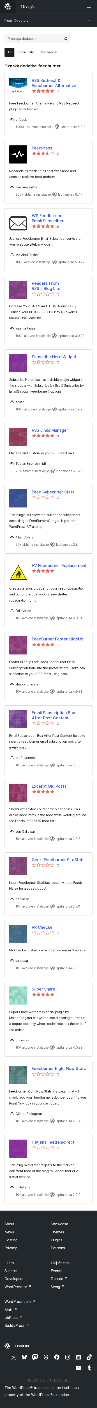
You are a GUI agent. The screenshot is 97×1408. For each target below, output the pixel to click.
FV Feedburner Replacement (59, 565)
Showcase (59, 1224)
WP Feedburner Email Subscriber (48, 218)
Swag (58, 1287)
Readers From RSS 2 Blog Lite (46, 286)
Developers (14, 1278)
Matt (11, 1309)
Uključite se (60, 1263)
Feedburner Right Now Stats (59, 1068)
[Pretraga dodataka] (65, 38)
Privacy (11, 1248)
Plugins (56, 1240)
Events (56, 1270)
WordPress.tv (18, 1287)
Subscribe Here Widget (54, 356)
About (9, 1224)
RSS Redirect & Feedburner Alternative (54, 83)
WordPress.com (20, 1301)
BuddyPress (17, 1325)
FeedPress (42, 148)
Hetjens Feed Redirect (53, 1142)
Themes (57, 1232)
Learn (9, 1263)
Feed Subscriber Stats (53, 492)
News (9, 1232)
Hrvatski (22, 1346)
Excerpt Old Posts (49, 786)
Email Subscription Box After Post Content (53, 715)
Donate (59, 1278)
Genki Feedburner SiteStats (58, 859)
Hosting (11, 1240)
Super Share (43, 989)
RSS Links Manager (50, 430)
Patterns (58, 1248)
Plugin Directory (16, 20)
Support (11, 1270)
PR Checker (43, 927)
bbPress (14, 1317)
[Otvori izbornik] (90, 7)
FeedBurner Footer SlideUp (57, 639)
